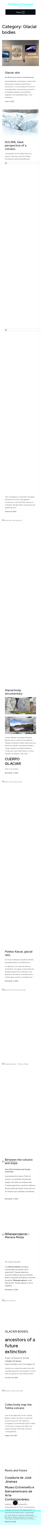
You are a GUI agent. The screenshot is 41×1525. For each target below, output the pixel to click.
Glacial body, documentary (14, 692)
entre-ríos (12, 962)
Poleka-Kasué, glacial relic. (18, 953)
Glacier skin (12, 72)
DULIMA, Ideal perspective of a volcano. (15, 145)
